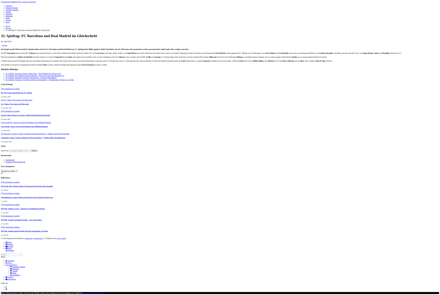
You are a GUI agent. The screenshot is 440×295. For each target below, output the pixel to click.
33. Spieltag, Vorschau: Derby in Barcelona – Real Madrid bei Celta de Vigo (33, 74)
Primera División (12, 8)
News (8, 22)
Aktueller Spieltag (12, 10)
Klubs (8, 18)
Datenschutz (38, 238)
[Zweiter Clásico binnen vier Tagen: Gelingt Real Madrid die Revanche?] (10, 111)
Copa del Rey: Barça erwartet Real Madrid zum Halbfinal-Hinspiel (24, 126)
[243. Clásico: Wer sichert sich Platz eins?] (16, 100)
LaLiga (8, 28)
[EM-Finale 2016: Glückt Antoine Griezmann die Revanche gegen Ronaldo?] (10, 182)
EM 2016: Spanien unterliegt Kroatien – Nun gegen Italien (21, 220)
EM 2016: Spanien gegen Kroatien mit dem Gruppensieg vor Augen (24, 231)
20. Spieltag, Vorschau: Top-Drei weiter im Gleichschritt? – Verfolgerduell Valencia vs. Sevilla (40, 80)
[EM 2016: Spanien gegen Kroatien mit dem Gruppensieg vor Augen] (10, 227)
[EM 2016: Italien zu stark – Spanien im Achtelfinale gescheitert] (10, 205)
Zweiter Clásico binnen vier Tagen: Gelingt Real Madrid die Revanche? (25, 115)
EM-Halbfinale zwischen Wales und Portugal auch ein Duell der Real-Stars (27, 197)
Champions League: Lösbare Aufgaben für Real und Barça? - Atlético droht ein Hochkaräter (33, 138)
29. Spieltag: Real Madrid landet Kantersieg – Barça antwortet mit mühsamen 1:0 (35, 76)
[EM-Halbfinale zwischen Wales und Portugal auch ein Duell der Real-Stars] (10, 193)
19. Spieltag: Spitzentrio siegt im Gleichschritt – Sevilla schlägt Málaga (31, 78)
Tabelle (8, 12)
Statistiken (9, 16)
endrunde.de (10, 160)
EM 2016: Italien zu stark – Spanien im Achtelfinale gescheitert (23, 209)
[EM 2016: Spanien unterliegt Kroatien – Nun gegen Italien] (10, 216)
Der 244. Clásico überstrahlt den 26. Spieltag (16, 93)
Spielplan (9, 14)
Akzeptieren (87, 293)
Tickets (8, 20)
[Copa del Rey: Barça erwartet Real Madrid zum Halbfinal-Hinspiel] (26, 123)
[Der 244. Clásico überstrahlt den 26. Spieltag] (10, 89)
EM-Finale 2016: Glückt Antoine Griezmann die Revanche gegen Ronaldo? (27, 186)
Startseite (9, 6)
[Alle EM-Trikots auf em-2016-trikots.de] (2, 173)
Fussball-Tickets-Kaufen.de (15, 162)
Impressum (29, 238)
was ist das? (61, 238)
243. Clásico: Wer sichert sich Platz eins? (15, 104)
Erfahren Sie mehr (98, 293)
